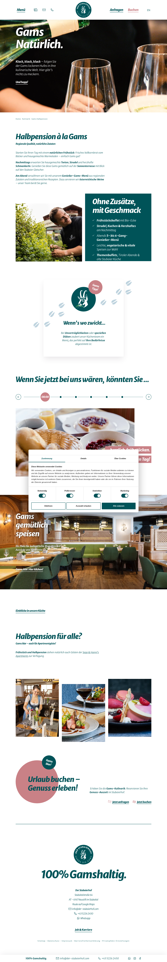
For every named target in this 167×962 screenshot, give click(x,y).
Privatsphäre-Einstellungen (115, 941)
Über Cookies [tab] (120, 458)
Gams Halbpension (40, 119)
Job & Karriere (83, 929)
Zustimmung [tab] (46, 458)
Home (18, 119)
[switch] (69, 496)
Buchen (133, 10)
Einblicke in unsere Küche (30, 610)
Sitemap (42, 941)
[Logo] (83, 854)
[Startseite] (83, 9)
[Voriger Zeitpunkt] (18, 397)
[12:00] (60, 397)
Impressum (67, 941)
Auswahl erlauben (83, 506)
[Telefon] (52, 9)
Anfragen (116, 10)
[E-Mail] (44, 10)
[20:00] (106, 397)
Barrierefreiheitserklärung (87, 941)
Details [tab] (84, 458)
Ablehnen (48, 506)
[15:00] (76, 397)
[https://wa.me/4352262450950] (129, 958)
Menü (21, 10)
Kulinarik (26, 119)
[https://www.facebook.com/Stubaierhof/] (140, 958)
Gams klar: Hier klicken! (29, 569)
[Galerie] (35, 10)
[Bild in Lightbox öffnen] (49, 232)
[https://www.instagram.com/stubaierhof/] (134, 958)
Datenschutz (54, 941)
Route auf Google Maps (83, 904)
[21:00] (122, 397)
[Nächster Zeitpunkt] (148, 397)
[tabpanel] (83, 481)
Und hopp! (22, 82)
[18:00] (91, 397)
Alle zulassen (118, 506)
